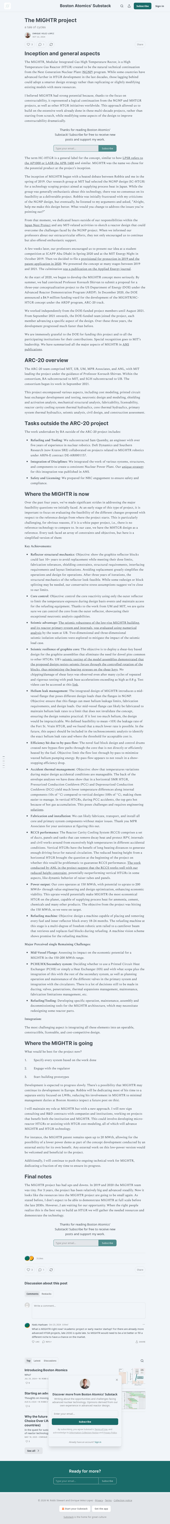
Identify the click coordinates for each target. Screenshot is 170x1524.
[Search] (122, 6)
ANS (126, 344)
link (75, 684)
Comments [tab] (32, 1293)
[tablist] (39, 1294)
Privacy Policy (110, 1432)
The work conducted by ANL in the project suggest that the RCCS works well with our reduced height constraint (86, 867)
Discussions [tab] (50, 1360)
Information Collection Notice (84, 1432)
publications (33, 349)
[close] (117, 1379)
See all (31, 1450)
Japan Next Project (38, 225)
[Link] (20, 53)
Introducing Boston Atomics (46, 1370)
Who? (28, 1374)
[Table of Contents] (3, 762)
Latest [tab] (37, 1360)
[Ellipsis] (143, 1324)
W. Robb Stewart (47, 1378)
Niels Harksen (40, 1324)
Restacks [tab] (46, 1293)
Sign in (159, 6)
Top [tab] (28, 1360)
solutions (37, 809)
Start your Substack (76, 1508)
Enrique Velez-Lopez (43, 33)
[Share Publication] (129, 6)
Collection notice (123, 1500)
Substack (69, 1517)
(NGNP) (87, 72)
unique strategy (133, 466)
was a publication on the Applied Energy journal (97, 269)
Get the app (101, 1508)
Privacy (99, 1500)
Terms (108, 1500)
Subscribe (142, 6)
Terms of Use (101, 1429)
